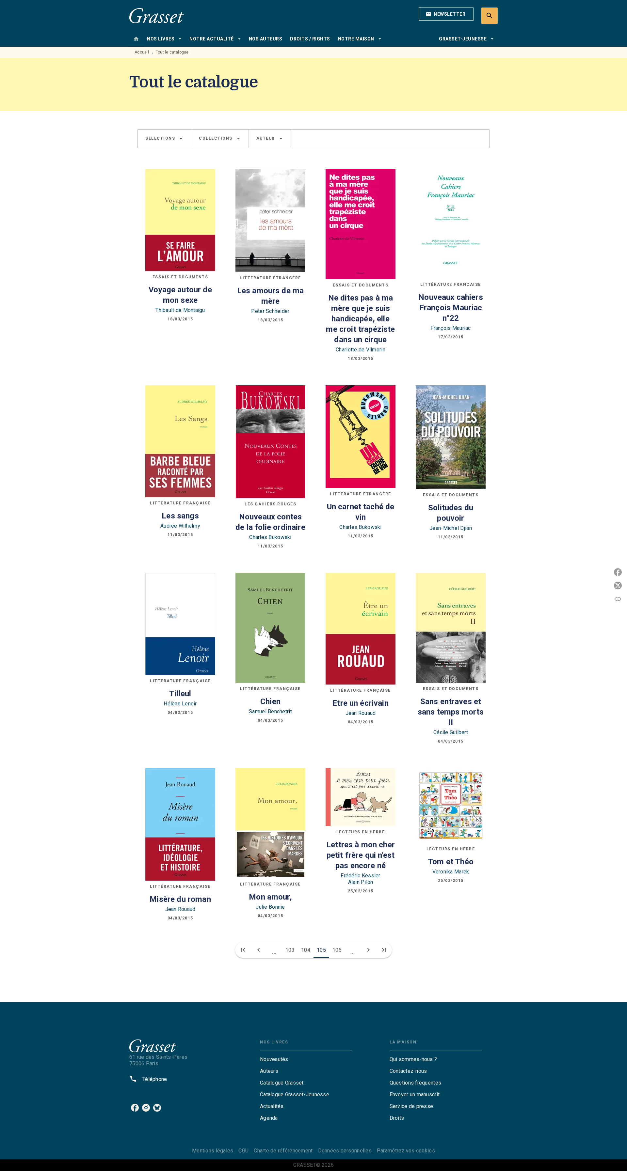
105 (321, 950)
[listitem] (134, 1107)
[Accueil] (156, 15)
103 (290, 950)
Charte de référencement (283, 1151)
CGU (243, 1151)
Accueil (142, 52)
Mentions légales (212, 1151)
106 (337, 950)
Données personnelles (345, 1151)
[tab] (136, 39)
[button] (446, 14)
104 (305, 950)
